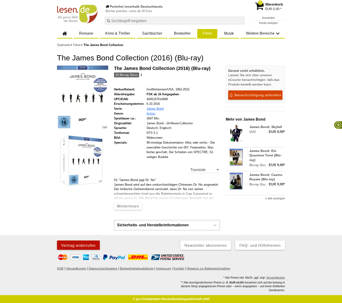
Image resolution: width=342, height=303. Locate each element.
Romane (86, 33)
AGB (60, 268)
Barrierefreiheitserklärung (136, 268)
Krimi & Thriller (117, 33)
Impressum (163, 268)
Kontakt (179, 268)
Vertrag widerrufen (78, 245)
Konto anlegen (268, 23)
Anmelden (268, 18)
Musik (229, 33)
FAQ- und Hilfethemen (260, 245)
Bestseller (182, 33)
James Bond (155, 108)
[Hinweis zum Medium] (141, 75)
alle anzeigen (276, 198)
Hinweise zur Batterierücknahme (208, 268)
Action (151, 113)
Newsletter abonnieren (205, 245)
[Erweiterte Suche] (240, 20)
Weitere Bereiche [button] (260, 33)
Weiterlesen (128, 206)
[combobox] (174, 20)
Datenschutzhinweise (103, 268)
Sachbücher (152, 33)
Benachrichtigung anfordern (257, 95)
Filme (207, 33)
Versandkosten (76, 268)
